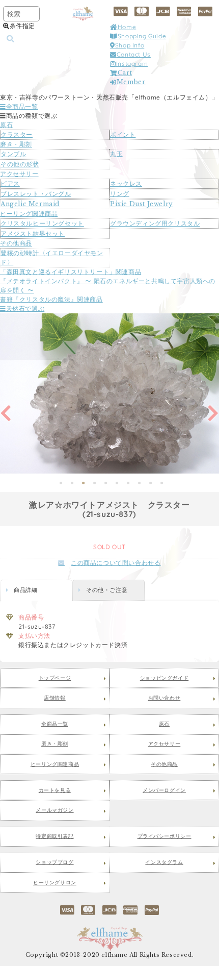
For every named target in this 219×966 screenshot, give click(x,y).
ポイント (122, 134)
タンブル (13, 154)
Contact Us (134, 54)
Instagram (132, 63)
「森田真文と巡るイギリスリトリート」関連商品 (70, 272)
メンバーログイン (164, 790)
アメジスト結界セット (33, 233)
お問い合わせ (164, 698)
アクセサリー (19, 174)
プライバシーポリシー (164, 836)
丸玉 (116, 154)
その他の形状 (20, 164)
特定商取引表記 (54, 836)
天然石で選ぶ (25, 308)
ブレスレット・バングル (36, 193)
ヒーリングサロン (54, 883)
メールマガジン (54, 810)
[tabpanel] (109, 393)
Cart (125, 73)
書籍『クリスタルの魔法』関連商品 (51, 299)
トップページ (55, 678)
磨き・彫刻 (16, 144)
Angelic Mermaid (30, 204)
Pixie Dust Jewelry (141, 204)
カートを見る (55, 790)
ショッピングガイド (164, 678)
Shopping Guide (142, 36)
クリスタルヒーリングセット (42, 223)
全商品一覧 (22, 106)
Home (127, 27)
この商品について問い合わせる (115, 562)
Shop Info (129, 45)
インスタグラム (164, 862)
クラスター (17, 134)
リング (119, 193)
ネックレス (126, 183)
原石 (6, 125)
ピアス (10, 183)
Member (131, 82)
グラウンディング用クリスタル (155, 223)
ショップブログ (54, 862)
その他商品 (16, 243)
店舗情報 (54, 698)
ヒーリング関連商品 (29, 213)
